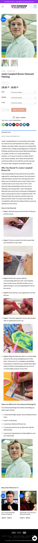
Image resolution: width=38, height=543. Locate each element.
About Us (16, 537)
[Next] (33, 35)
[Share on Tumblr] (27, 124)
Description (5, 132)
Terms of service (18, 536)
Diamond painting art (8, 174)
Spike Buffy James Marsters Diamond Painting (28, 513)
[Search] (30, 6)
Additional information (10, 136)
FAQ (11, 537)
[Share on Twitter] (10, 124)
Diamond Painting (26, 404)
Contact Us (25, 537)
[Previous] (4, 35)
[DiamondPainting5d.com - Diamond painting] (19, 6)
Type (3, 102)
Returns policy (30, 536)
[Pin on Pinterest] (17, 124)
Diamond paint (6, 196)
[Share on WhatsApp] (3, 124)
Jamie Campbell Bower (15, 120)
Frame (3, 97)
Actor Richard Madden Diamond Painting (8, 513)
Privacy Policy (7, 536)
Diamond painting (13, 186)
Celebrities (11, 71)
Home (3, 71)
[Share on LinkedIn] (24, 124)
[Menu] (2, 6)
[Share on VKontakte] (20, 124)
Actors (6, 120)
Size (2, 92)
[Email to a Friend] (13, 124)
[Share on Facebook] (6, 124)
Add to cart (18, 110)
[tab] (19, 132)
